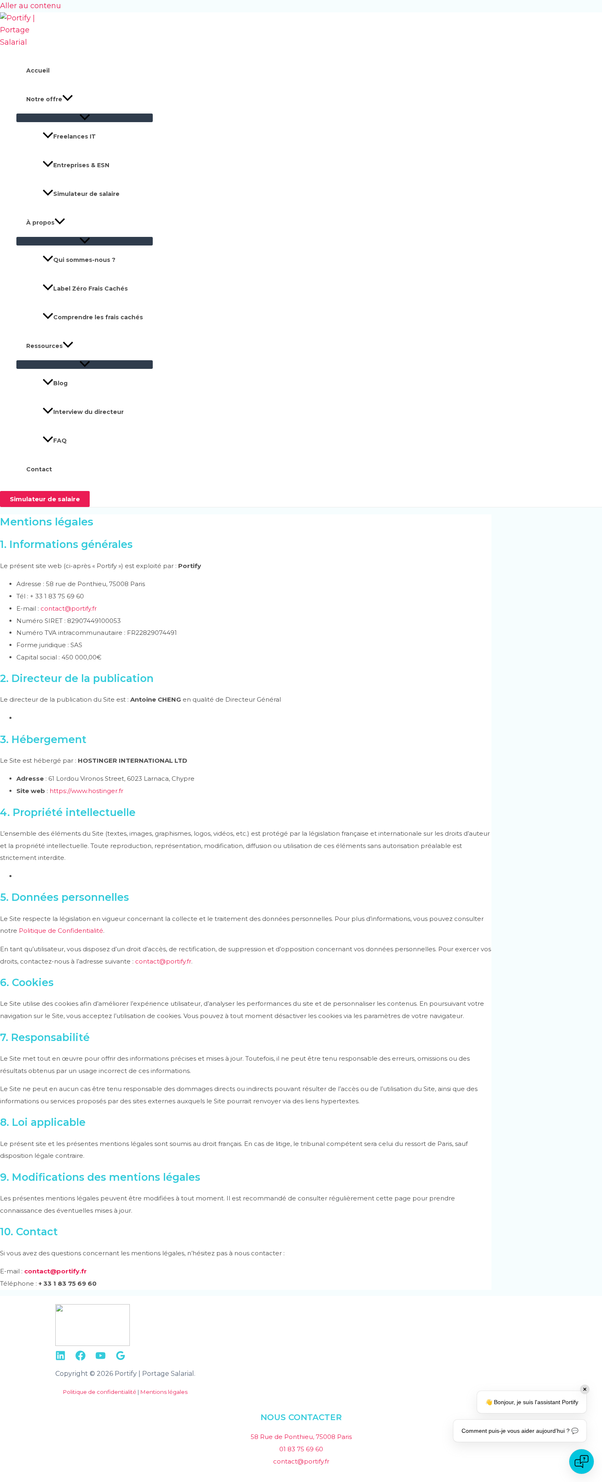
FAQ (60, 440)
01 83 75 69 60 (301, 1449)
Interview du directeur (88, 412)
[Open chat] (581, 1461)
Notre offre (44, 99)
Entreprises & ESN (81, 165)
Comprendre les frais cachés (98, 317)
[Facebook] (80, 1358)
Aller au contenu (30, 5)
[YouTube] (100, 1358)
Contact (39, 469)
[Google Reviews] (120, 1358)
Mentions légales (164, 1392)
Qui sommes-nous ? (84, 260)
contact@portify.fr (69, 608)
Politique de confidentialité (99, 1392)
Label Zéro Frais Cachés (90, 288)
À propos (40, 222)
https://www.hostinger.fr (86, 791)
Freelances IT (74, 136)
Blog (60, 383)
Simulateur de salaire (86, 194)
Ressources (44, 346)
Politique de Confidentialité (61, 930)
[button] (67, 99)
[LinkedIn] (60, 1358)
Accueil (38, 70)
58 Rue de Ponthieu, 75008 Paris (301, 1437)
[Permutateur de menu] (84, 118)
